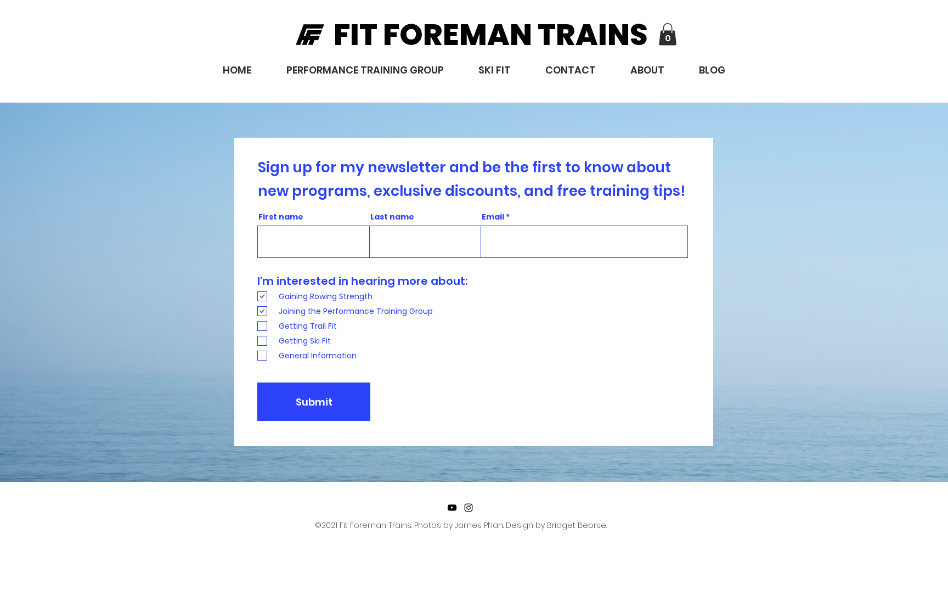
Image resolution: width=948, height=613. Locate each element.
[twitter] (452, 507)
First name (280, 217)
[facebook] (468, 507)
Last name (392, 217)
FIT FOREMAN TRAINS (491, 34)
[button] (667, 34)
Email (493, 217)
